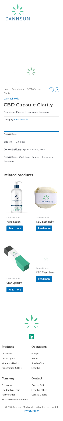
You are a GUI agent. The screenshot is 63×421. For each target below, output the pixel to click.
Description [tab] (10, 134)
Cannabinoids (19, 89)
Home (7, 89)
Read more (14, 228)
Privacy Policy (31, 410)
